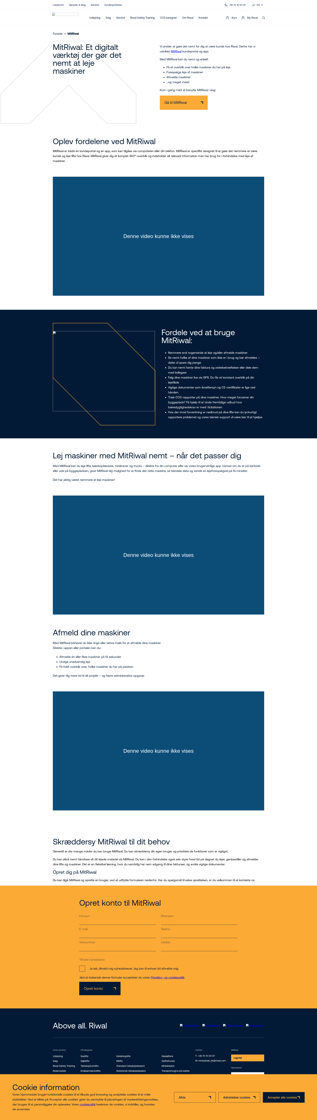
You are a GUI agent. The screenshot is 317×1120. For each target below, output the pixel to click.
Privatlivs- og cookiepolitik (167, 977)
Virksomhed (87, 942)
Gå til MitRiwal (175, 102)
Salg (108, 17)
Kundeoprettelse (113, 5)
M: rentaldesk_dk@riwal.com (210, 1060)
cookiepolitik (88, 1104)
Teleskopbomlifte (90, 1066)
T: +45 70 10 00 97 (205, 1056)
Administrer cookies (236, 1097)
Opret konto (93, 988)
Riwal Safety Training (142, 17)
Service (120, 17)
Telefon (165, 929)
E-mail (83, 929)
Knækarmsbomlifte (91, 1071)
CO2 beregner (168, 17)
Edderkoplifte (123, 1056)
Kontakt (203, 17)
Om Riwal (187, 17)
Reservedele (59, 1071)
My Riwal (252, 17)
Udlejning (94, 17)
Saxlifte (84, 1056)
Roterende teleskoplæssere (131, 1071)
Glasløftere (167, 1056)
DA (258, 5)
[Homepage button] (65, 18)
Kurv (234, 17)
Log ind (238, 1058)
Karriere (95, 5)
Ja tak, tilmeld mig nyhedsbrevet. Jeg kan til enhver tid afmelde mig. (134, 968)
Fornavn (84, 916)
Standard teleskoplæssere (130, 1066)
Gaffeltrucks (168, 1061)
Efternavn (167, 916)
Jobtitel (165, 942)
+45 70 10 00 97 (237, 5)
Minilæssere (168, 1066)
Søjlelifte (85, 1061)
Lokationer (58, 5)
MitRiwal (176, 51)
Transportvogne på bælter (176, 1071)
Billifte (119, 1061)
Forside (57, 33)
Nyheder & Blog (77, 5)
